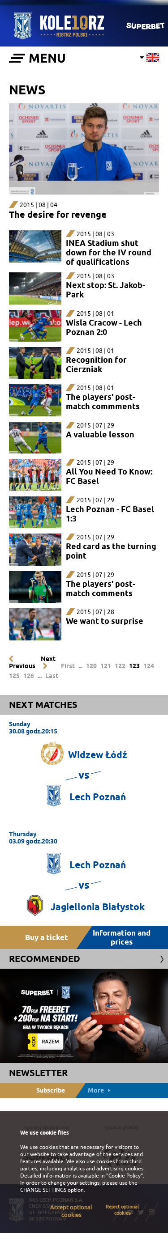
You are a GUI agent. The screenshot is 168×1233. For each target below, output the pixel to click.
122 (120, 665)
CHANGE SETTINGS (43, 1190)
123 (134, 665)
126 (28, 675)
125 (14, 675)
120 (91, 665)
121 (105, 665)
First (68, 665)
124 (148, 665)
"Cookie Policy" (124, 1175)
